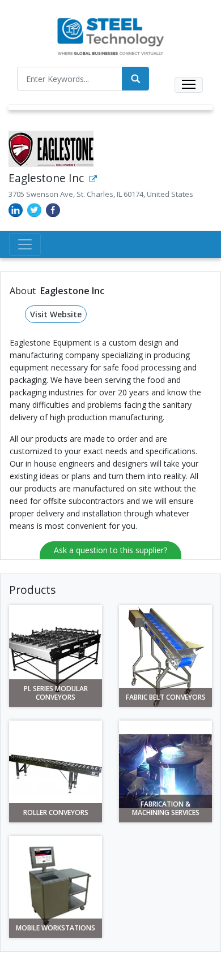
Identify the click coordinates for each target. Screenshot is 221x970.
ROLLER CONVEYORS (55, 813)
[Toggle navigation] (189, 85)
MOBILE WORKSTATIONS (55, 928)
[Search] (135, 78)
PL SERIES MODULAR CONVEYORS (56, 693)
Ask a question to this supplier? (110, 550)
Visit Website (56, 314)
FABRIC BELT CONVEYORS (166, 697)
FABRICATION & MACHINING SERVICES (165, 808)
